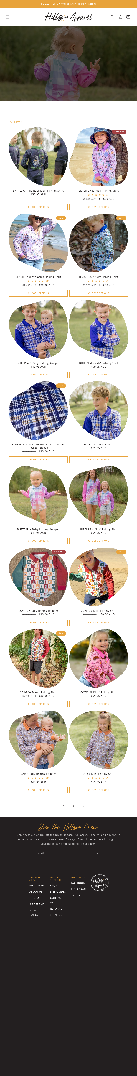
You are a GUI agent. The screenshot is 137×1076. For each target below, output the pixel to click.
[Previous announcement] (7, 4)
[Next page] (83, 806)
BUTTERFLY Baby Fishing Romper (38, 529)
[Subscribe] (96, 854)
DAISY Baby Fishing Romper (38, 773)
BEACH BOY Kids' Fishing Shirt (98, 277)
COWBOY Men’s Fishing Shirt (38, 692)
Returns (56, 908)
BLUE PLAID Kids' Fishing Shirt (98, 363)
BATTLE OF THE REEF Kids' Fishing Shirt (38, 190)
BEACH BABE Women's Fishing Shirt (38, 277)
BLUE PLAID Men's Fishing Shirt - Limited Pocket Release (38, 446)
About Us (36, 891)
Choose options (38, 207)
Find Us (34, 897)
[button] (7, 17)
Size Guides (58, 891)
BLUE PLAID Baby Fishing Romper (38, 363)
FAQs (53, 885)
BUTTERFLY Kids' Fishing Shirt (98, 529)
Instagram (78, 889)
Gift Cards (36, 885)
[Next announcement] (130, 4)
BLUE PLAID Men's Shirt (98, 444)
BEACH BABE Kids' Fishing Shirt (98, 190)
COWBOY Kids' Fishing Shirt (99, 610)
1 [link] (54, 806)
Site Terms (36, 904)
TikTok (75, 895)
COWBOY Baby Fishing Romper (38, 610)
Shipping (56, 915)
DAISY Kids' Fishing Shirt (99, 773)
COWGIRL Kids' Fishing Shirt (98, 692)
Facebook (78, 883)
